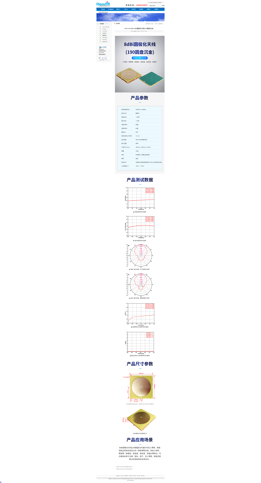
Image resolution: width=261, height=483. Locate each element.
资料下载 (142, 475)
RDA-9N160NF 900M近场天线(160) (125, 469)
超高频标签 (104, 33)
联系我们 (156, 9)
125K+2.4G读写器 (105, 26)
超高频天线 (104, 35)
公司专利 (138, 475)
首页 (152, 23)
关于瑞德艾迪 (111, 9)
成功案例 (141, 9)
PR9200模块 (104, 37)
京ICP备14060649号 (130, 480)
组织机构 (126, 475)
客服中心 (155, 2)
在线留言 (160, 2)
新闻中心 (118, 9)
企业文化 (134, 475)
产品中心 (126, 9)
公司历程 (130, 475)
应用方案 (133, 9)
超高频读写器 (104, 41)
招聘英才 (149, 9)
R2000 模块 (104, 39)
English (151, 2)
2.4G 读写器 (104, 31)
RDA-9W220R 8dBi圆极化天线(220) (125, 466)
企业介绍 (122, 475)
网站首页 (103, 9)
